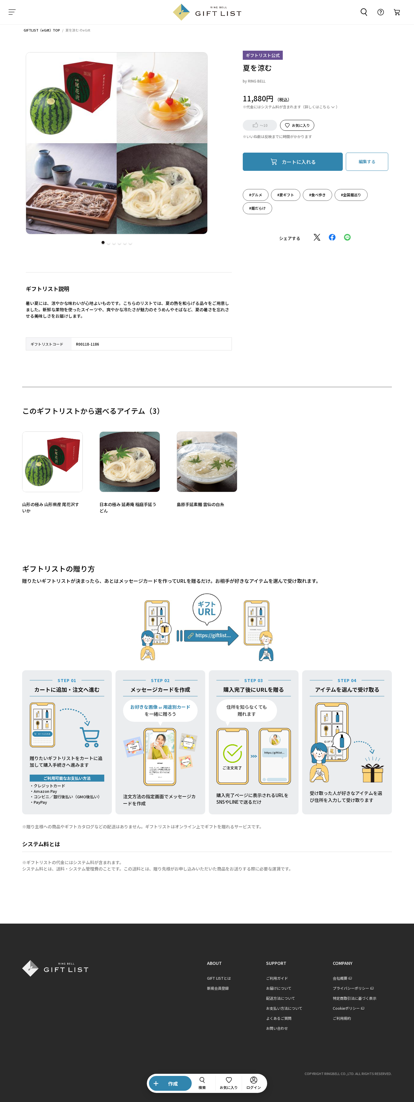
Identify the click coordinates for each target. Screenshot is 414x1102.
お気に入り (301, 124)
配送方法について (280, 998)
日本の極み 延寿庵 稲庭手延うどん (127, 507)
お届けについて (279, 988)
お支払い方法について (284, 1008)
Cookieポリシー (346, 1008)
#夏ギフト (285, 194)
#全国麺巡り (351, 194)
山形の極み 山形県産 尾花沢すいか (50, 507)
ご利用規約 (342, 1018)
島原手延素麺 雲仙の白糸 (200, 504)
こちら (324, 106)
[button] (103, 242)
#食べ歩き (317, 194)
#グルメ (255, 194)
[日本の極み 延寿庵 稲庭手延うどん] (129, 461)
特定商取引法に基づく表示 (354, 998)
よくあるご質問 (279, 1018)
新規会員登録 (218, 988)
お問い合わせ (277, 1028)
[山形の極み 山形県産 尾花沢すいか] (52, 461)
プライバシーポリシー (351, 988)
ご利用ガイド (277, 978)
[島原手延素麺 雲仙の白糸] (207, 461)
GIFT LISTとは (219, 978)
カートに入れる (299, 161)
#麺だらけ (257, 207)
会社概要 (340, 978)
